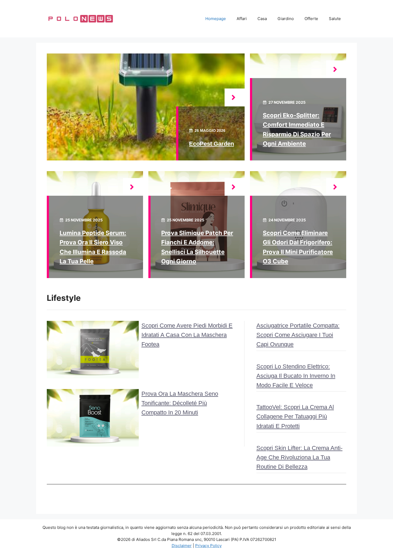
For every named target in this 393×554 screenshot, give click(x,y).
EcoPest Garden (211, 143)
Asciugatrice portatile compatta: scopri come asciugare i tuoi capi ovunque (298, 335)
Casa (262, 18)
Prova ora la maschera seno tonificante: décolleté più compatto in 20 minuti (179, 403)
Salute (335, 18)
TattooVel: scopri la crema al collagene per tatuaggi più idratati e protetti (295, 416)
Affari (242, 18)
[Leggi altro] (235, 97)
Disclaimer (182, 545)
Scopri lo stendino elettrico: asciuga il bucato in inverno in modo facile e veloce (295, 375)
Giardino (286, 18)
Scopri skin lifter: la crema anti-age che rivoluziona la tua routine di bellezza (299, 457)
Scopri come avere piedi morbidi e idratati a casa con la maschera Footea (187, 335)
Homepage (215, 18)
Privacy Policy (208, 545)
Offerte (311, 18)
